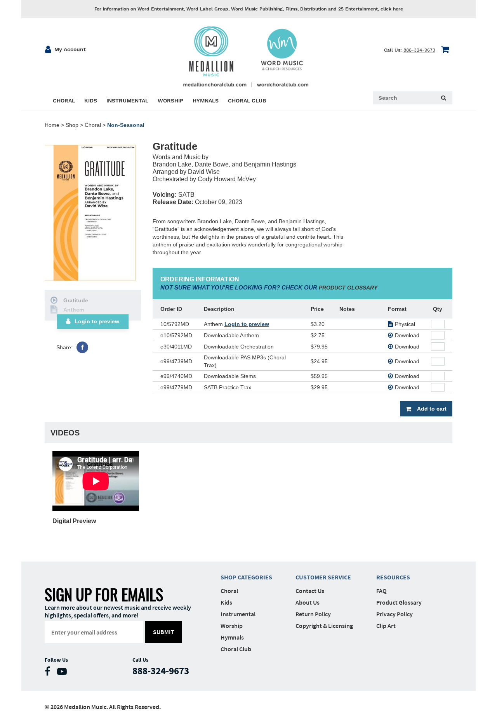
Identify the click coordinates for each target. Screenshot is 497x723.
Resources (393, 577)
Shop (72, 125)
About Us (307, 602)
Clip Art (386, 625)
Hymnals (232, 637)
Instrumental (238, 614)
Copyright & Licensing (324, 625)
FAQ (381, 591)
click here (392, 9)
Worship (232, 625)
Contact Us (309, 591)
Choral (93, 125)
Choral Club (236, 649)
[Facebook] (82, 347)
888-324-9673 (419, 50)
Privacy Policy (394, 614)
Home (52, 125)
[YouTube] (64, 673)
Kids (226, 602)
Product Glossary (399, 602)
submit (163, 632)
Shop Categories (246, 577)
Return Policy (313, 614)
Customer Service (323, 577)
